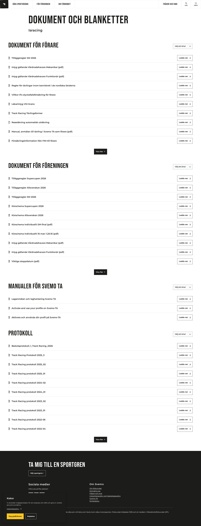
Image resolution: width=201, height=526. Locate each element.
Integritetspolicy (13, 509)
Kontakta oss (95, 491)
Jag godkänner (15, 516)
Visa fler (99, 152)
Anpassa (31, 516)
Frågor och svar (170, 4)
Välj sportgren (36, 473)
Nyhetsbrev (94, 501)
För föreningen (43, 4)
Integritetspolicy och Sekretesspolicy (105, 496)
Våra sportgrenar (20, 4)
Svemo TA (94, 499)
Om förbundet (65, 4)
